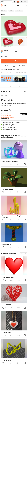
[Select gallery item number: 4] (15, 329)
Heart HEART (6, 305)
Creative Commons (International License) (7, 117)
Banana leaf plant (7, 189)
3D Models (4, 10)
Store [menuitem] (13, 5)
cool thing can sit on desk (10, 161)
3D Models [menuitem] (7, 5)
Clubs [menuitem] (18, 5)
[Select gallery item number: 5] (16, 329)
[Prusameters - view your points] (18, 2)
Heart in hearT (6, 332)
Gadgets (11, 10)
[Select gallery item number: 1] (13, 213)
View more (23, 136)
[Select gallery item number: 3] (15, 301)
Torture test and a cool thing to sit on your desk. (13, 216)
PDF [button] (25, 91)
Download (15, 61)
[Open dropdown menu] (25, 14)
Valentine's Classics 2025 (13, 69)
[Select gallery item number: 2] (14, 213)
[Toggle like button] (3, 164)
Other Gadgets (20, 10)
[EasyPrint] (15, 1)
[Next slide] (25, 41)
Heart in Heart (6, 360)
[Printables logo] (1, 5)
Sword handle (6, 244)
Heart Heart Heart (8, 277)
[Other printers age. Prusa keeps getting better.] (14, 78)
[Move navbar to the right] (26, 5)
